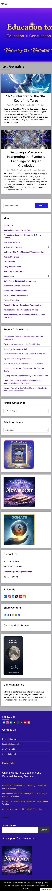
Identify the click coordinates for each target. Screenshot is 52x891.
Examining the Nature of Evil (15, 349)
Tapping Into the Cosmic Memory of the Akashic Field (26, 376)
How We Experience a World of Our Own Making (24, 363)
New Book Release (12, 242)
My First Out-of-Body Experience (17, 358)
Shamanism (9, 276)
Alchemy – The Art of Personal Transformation (24, 252)
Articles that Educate (13, 247)
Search (44, 830)
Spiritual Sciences (11, 257)
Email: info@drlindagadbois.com (18, 572)
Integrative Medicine (12, 266)
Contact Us (8, 225)
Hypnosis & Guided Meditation (17, 286)
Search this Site (9, 825)
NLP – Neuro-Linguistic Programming (20, 281)
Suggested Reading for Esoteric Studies (21, 310)
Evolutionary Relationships (15, 290)
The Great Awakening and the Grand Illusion (22, 344)
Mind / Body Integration (14, 271)
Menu (4, 4)
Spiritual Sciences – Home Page (17, 230)
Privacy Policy (9, 763)
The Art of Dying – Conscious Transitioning (22, 305)
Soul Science (9, 262)
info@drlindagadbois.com (12, 744)
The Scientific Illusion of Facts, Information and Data (25, 354)
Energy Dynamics (11, 300)
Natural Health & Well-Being (16, 295)
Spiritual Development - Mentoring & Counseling (22, 809)
